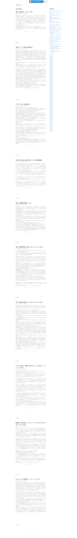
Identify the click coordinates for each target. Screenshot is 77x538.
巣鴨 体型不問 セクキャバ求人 (24, 12)
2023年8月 (51, 96)
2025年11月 (51, 61)
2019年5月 (51, 131)
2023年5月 (51, 100)
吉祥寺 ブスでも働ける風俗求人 (24, 47)
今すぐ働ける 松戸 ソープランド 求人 (55, 43)
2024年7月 (51, 82)
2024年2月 (51, 88)
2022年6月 (51, 114)
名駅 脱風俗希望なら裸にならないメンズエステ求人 (29, 247)
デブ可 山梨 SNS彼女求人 (23, 104)
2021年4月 (51, 124)
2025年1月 (51, 74)
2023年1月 (51, 105)
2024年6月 (51, 83)
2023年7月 (51, 97)
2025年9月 (51, 64)
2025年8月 (51, 65)
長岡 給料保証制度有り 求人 (23, 203)
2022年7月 (51, 113)
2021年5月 (51, 123)
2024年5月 (51, 84)
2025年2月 (51, 73)
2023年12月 (51, 91)
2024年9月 (51, 79)
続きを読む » (17, 42)
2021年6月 (51, 122)
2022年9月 (51, 110)
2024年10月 (51, 78)
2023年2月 (51, 104)
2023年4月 (51, 101)
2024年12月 (51, 75)
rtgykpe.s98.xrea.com (19, 13)
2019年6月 (51, 129)
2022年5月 (51, 115)
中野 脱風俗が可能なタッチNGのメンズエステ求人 (29, 302)
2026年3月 (51, 56)
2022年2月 (51, 119)
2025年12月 (51, 60)
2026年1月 (51, 59)
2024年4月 (51, 86)
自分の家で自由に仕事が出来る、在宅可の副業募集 (29, 160)
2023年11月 (51, 92)
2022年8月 (51, 111)
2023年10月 (51, 93)
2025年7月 (51, 66)
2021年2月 (51, 127)
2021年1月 (51, 128)
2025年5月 (51, 69)
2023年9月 (51, 95)
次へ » (34, 529)
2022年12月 (51, 106)
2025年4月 (51, 70)
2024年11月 (51, 77)
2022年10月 (51, 109)
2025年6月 (51, 68)
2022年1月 (51, 120)
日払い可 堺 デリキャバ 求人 (54, 21)
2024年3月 (51, 87)
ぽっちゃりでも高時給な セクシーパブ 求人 (28, 479)
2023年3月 (51, 102)
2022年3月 (51, 118)
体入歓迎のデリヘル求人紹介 (54, 17)
